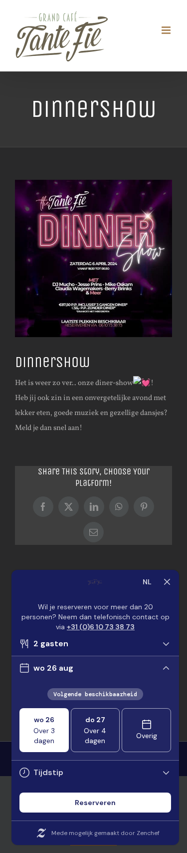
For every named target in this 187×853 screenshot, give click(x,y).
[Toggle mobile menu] (167, 30)
